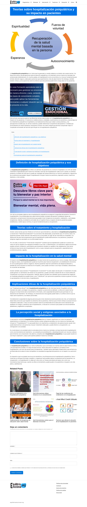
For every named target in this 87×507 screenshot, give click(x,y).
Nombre (12, 446)
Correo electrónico (16, 453)
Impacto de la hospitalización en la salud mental (27, 143)
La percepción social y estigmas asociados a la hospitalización (31, 150)
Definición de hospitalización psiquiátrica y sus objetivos (30, 136)
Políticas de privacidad (62, 483)
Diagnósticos (26, 2)
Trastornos (55, 2)
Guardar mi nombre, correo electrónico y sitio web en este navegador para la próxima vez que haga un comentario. (38, 467)
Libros (72, 2)
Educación (64, 2)
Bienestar (35, 2)
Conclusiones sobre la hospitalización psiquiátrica (28, 154)
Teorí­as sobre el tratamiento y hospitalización (27, 139)
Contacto (58, 485)
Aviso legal (59, 492)
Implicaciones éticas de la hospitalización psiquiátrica (29, 147)
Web (11, 460)
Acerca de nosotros (61, 488)
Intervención (45, 2)
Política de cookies (61, 490)
